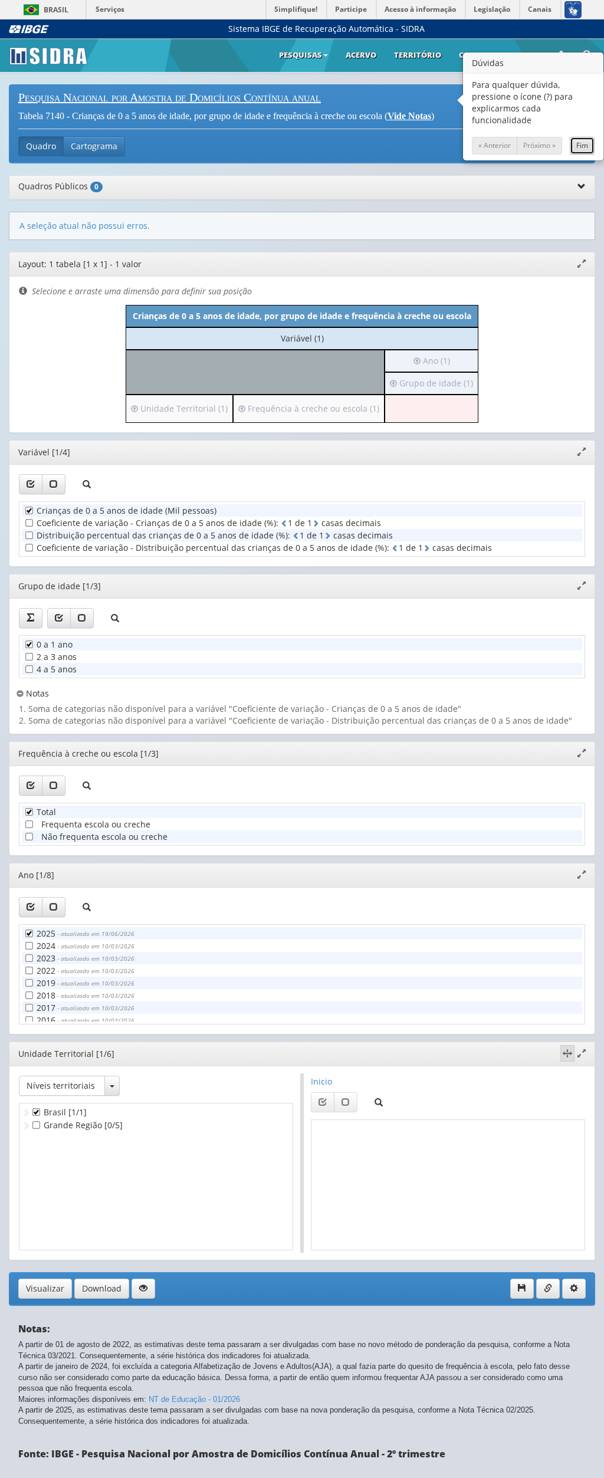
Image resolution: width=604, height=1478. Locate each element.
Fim (582, 145)
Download (102, 1288)
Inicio (321, 1081)
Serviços (110, 9)
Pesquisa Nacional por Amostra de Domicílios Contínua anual (169, 97)
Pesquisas (300, 55)
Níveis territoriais (61, 1085)
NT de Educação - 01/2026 (194, 1399)
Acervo (361, 55)
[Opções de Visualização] (143, 1289)
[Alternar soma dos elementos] (30, 618)
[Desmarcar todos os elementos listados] (53, 484)
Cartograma (94, 146)
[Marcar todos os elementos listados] (30, 484)
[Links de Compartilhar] (548, 1289)
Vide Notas (409, 116)
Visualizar (45, 1288)
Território (417, 55)
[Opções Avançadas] (574, 1289)
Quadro (41, 146)
